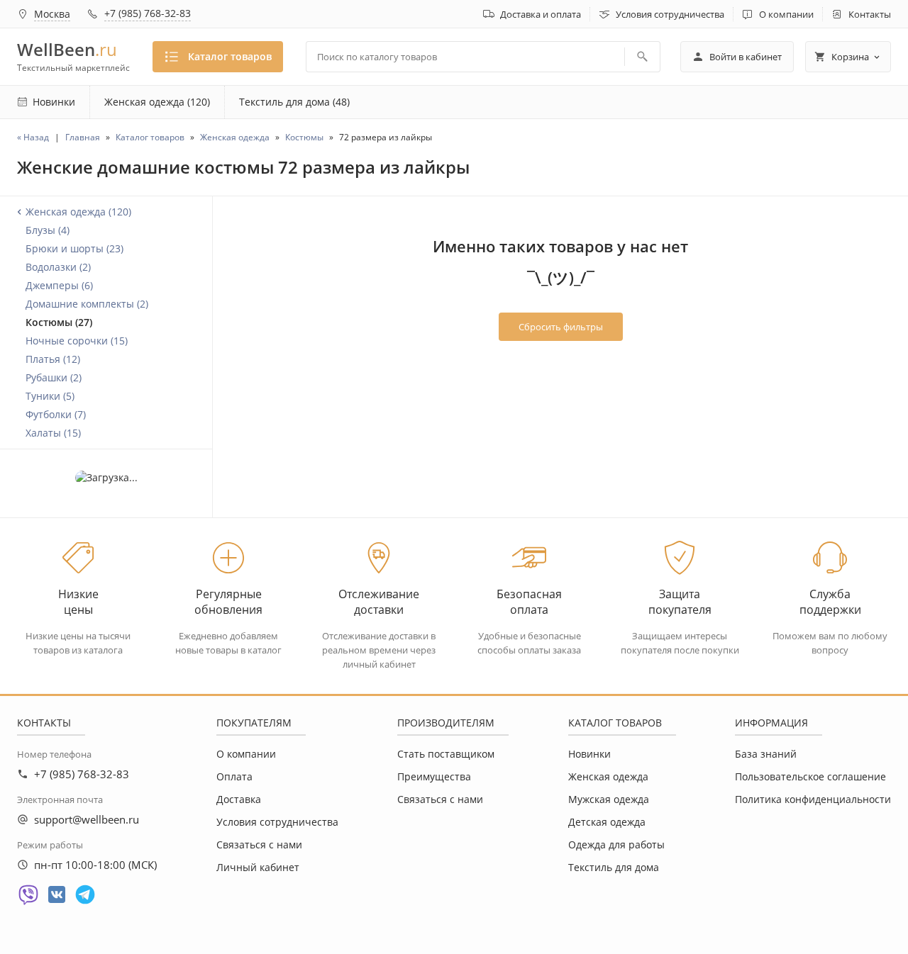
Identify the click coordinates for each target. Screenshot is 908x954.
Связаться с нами (259, 844)
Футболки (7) (56, 414)
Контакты (869, 14)
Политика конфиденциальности (813, 799)
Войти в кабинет (745, 56)
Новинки (589, 754)
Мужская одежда (608, 799)
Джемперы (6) (59, 285)
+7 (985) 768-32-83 (147, 13)
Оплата (234, 776)
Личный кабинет (257, 867)
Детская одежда (607, 822)
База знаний (766, 754)
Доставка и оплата (540, 14)
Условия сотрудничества (670, 14)
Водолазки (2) (58, 267)
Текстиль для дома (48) (294, 101)
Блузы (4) (48, 230)
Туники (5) (50, 396)
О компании (786, 14)
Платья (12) (53, 359)
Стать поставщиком (445, 754)
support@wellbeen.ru (86, 819)
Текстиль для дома (613, 867)
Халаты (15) (53, 432)
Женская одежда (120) (157, 101)
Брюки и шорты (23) (74, 248)
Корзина (850, 56)
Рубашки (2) (54, 377)
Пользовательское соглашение (810, 776)
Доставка (238, 799)
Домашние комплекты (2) (87, 303)
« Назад (33, 137)
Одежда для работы (616, 844)
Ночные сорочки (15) (77, 340)
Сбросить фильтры (561, 326)
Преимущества (434, 776)
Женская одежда (608, 776)
